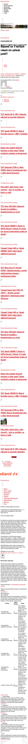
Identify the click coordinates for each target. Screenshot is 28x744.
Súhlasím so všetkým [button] (17, 553)
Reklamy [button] (3, 722)
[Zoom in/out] (6, 741)
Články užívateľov (8, 500)
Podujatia (6, 11)
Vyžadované (5, 593)
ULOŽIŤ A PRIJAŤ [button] (5, 739)
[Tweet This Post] (15, 59)
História (6, 10)
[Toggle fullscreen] (4, 741)
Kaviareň (16, 74)
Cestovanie (7, 7)
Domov (3, 74)
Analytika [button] (3, 713)
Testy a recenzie (8, 5)
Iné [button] (1, 732)
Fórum (5, 504)
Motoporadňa (7, 8)
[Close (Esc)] (1, 741)
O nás (5, 13)
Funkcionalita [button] (4, 695)
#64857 (17, 80)
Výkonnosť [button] (3, 704)
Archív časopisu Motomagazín (11, 498)
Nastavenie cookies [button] (6, 553)
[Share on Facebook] (15, 58)
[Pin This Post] (15, 61)
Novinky (6, 4)
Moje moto (6, 502)
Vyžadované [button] (4, 592)
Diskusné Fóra (9, 74)
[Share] (2, 741)
